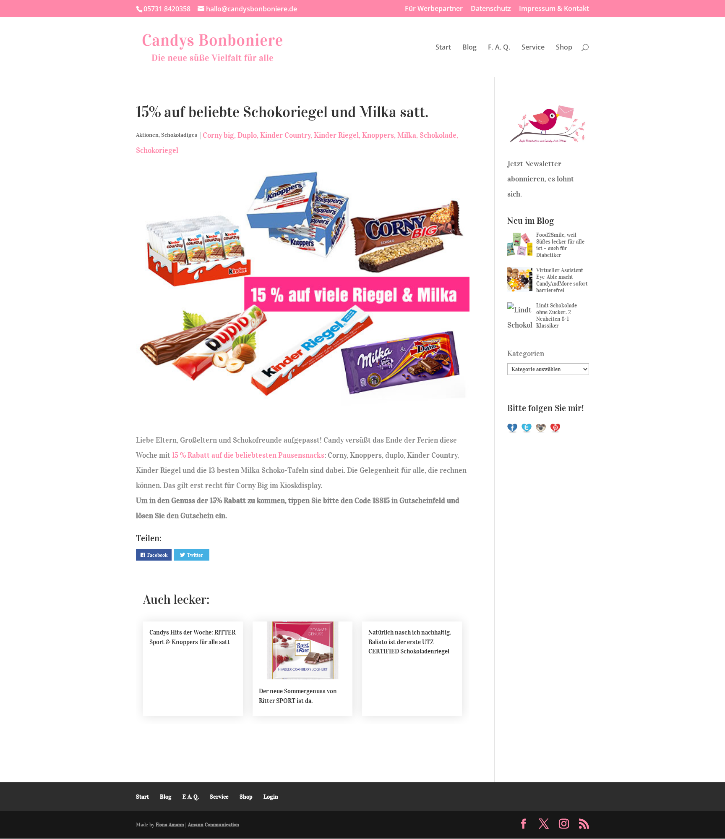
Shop (564, 48)
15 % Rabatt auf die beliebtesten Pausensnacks (248, 455)
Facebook (157, 555)
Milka (406, 135)
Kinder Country (285, 135)
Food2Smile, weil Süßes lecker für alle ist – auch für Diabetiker (560, 245)
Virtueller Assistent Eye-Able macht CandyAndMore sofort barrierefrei (562, 280)
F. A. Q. (499, 48)
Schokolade (438, 135)
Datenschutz (491, 9)
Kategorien (525, 353)
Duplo (247, 135)
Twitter (195, 555)
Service (533, 48)
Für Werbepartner (434, 9)
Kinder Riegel (336, 135)
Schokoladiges (179, 135)
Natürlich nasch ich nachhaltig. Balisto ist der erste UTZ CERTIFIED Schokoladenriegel (409, 642)
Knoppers (378, 135)
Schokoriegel (157, 150)
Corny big (218, 135)
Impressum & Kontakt (554, 9)
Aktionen (147, 135)
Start (443, 48)
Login (270, 796)
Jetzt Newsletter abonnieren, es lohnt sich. (540, 179)
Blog (469, 48)
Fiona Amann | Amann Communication (197, 824)
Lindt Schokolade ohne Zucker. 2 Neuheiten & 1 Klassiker (556, 315)
